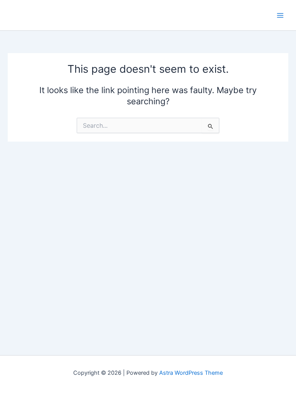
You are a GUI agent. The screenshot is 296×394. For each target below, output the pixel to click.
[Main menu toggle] (280, 15)
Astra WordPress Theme (191, 372)
